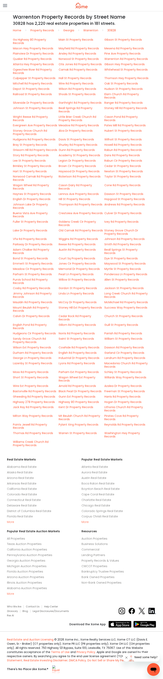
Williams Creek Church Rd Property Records (31, 443)
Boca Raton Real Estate (98, 483)
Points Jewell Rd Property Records (30, 426)
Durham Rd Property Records (33, 353)
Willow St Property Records (77, 280)
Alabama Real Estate (22, 467)
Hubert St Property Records (123, 131)
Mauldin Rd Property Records (32, 302)
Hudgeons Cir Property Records (34, 333)
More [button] (10, 522)
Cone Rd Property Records (122, 185)
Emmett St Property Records (32, 264)
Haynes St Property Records (32, 194)
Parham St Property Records (32, 274)
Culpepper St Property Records (34, 78)
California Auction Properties (27, 549)
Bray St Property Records (30, 145)
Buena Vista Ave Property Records (30, 215)
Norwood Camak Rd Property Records (33, 178)
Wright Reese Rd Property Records (30, 118)
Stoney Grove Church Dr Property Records (121, 232)
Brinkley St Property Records (32, 166)
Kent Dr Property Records (76, 407)
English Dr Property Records (31, 199)
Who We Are (14, 606)
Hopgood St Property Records (124, 199)
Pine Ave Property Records (122, 54)
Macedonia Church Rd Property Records (126, 365)
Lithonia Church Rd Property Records (123, 408)
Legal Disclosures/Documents (51, 611)
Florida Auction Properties (25, 572)
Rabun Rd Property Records (123, 150)
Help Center (51, 606)
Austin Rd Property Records (77, 250)
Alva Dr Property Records (76, 131)
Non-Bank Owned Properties (101, 583)
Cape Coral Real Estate (98, 494)
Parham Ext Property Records (79, 372)
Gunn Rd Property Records (77, 150)
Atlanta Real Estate (95, 467)
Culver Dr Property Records (123, 213)
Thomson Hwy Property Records (126, 78)
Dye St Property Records (121, 258)
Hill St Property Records (74, 199)
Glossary (12, 611)
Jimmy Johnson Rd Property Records (32, 295)
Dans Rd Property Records (122, 155)
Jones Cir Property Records (77, 264)
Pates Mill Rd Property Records (125, 125)
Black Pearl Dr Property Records (80, 391)
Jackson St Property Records (124, 288)
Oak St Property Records (121, 83)
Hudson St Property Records (123, 89)
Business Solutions (95, 544)
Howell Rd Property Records (123, 145)
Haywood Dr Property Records (79, 171)
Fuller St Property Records (30, 222)
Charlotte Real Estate (96, 500)
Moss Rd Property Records (31, 372)
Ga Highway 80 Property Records (29, 41)
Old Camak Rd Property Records (81, 230)
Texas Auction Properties (24, 544)
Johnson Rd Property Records (124, 239)
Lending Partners (93, 555)
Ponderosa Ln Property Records (125, 274)
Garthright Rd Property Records (80, 103)
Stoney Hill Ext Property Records (80, 308)
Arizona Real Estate (20, 478)
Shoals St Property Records (77, 94)
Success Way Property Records (125, 308)
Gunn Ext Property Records (77, 397)
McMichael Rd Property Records (126, 302)
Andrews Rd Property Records (124, 204)
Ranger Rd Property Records (123, 103)
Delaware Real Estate (22, 505)
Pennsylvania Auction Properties (29, 555)
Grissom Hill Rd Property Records (35, 150)
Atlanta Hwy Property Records (33, 64)
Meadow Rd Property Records (79, 125)
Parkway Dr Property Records (32, 244)
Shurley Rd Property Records (78, 145)
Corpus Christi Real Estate (100, 516)
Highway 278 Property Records (34, 402)
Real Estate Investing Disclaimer (46, 660)
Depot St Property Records (31, 89)
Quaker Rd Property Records (32, 59)
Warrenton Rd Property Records (126, 59)
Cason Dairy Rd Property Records (75, 187)
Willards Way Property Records (125, 377)
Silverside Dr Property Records (33, 103)
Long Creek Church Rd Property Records (126, 295)
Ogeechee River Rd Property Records (32, 71)
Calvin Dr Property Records (31, 316)
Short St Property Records (30, 377)
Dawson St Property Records (123, 194)
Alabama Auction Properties (27, 588)
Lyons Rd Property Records (77, 363)
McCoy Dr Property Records (78, 302)
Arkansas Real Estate (21, 483)
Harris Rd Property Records (122, 397)
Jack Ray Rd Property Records (33, 407)
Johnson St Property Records (33, 108)
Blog (25, 611)
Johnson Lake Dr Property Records (30, 206)
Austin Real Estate (94, 478)
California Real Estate (22, 489)
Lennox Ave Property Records (79, 194)
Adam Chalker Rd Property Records (31, 251)
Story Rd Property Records (31, 155)
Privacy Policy (86, 652)
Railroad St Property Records (32, 94)
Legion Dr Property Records (77, 161)
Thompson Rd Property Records (80, 204)
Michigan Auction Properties (27, 566)
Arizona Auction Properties (25, 577)
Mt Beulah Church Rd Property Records (79, 417)
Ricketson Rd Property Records (80, 176)
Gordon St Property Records (78, 288)
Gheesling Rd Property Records (34, 397)
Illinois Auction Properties (24, 583)
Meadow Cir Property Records (33, 269)
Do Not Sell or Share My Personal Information (118, 660)
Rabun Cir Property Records (123, 161)
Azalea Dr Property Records (123, 386)
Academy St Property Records (79, 155)
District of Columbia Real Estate (29, 511)
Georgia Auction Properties (26, 561)
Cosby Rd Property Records (31, 288)
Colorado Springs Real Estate (102, 511)
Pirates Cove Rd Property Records (121, 417)
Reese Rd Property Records (77, 244)
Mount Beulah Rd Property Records (31, 309)
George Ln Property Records (32, 358)
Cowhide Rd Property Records (79, 347)
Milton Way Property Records (33, 416)
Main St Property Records (76, 40)
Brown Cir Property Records (77, 166)
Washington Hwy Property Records (122, 434)
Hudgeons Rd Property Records (34, 139)
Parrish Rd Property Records (123, 333)
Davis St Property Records (76, 139)
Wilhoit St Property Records (123, 139)
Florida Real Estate (20, 516)
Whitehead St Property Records (126, 70)
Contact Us (33, 606)
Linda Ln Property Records (76, 293)
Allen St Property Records (121, 280)
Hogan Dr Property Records (123, 402)
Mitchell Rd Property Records (32, 83)
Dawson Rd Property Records (124, 347)
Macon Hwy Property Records (33, 48)
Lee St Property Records (29, 161)
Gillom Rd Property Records (77, 325)
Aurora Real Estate (94, 472)
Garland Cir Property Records (124, 353)
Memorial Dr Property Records (79, 269)
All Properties (16, 539)
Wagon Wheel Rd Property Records (31, 187)
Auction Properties (94, 539)
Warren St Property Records (78, 433)
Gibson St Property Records (123, 40)
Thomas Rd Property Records (33, 433)
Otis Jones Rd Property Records (80, 64)
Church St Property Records (123, 316)
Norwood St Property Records (79, 59)
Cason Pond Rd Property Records (121, 118)
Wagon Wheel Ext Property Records (77, 379)
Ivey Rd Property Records (121, 222)
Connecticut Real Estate (24, 500)
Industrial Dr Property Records (79, 358)
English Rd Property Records (78, 353)
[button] (5, 5)
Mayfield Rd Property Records (79, 48)
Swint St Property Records (76, 339)
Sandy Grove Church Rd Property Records (29, 340)
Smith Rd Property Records (122, 244)
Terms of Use (60, 652)
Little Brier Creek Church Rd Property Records (77, 118)
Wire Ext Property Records (30, 386)
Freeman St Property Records (124, 391)
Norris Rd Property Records (77, 333)
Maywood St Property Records (125, 264)
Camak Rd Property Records (78, 70)
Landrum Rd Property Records (124, 358)
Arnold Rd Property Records (77, 386)
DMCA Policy (77, 660)
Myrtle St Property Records (122, 269)
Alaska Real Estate (20, 472)
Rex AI (10, 615)
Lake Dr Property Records (30, 230)
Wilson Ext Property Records (32, 347)
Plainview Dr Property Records (33, 54)
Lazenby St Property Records (32, 363)
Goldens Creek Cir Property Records (77, 223)
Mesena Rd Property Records (124, 48)
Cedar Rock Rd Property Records (75, 317)
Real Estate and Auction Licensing (30, 640)
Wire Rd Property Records (76, 83)
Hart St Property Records (30, 171)
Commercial (90, 549)
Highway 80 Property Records (79, 402)
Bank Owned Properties (98, 577)
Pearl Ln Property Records (76, 274)
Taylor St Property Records (122, 176)
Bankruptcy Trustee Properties (103, 572)
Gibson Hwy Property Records (124, 64)
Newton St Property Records (123, 171)
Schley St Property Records (123, 372)
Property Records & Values (100, 561)
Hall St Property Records (75, 78)
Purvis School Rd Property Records (30, 281)
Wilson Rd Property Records (77, 89)
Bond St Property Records (30, 258)
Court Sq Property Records (77, 258)
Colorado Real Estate (22, 494)
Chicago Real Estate (96, 505)
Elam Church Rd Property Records (121, 96)
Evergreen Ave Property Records (35, 125)
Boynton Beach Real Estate (101, 489)
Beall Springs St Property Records (121, 251)
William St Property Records (123, 339)
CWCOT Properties (94, 566)
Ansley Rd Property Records (77, 54)
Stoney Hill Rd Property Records (125, 108)
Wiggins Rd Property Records (78, 239)
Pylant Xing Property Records (78, 425)
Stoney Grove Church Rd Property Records (30, 132)
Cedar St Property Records (122, 166)
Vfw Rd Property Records (30, 239)
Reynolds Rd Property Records (124, 425)
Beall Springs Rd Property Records (75, 109)
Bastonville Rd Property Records (34, 391)
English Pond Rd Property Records (30, 326)
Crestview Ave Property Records (81, 213)
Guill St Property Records (121, 325)
